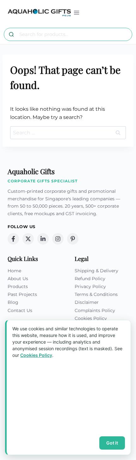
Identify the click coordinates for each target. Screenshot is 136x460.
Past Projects (22, 294)
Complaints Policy (95, 310)
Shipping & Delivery (96, 271)
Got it (112, 442)
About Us (18, 278)
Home (14, 271)
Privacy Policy (90, 286)
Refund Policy (90, 278)
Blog (13, 302)
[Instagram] (58, 239)
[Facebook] (13, 239)
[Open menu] (77, 12)
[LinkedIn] (43, 239)
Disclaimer (87, 302)
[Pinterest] (72, 239)
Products (18, 286)
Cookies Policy (91, 318)
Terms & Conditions (96, 294)
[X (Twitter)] (28, 239)
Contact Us (20, 310)
